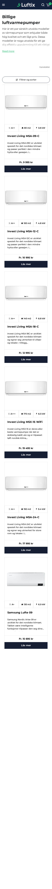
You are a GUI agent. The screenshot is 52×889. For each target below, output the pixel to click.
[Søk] (42, 5)
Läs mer (26, 168)
